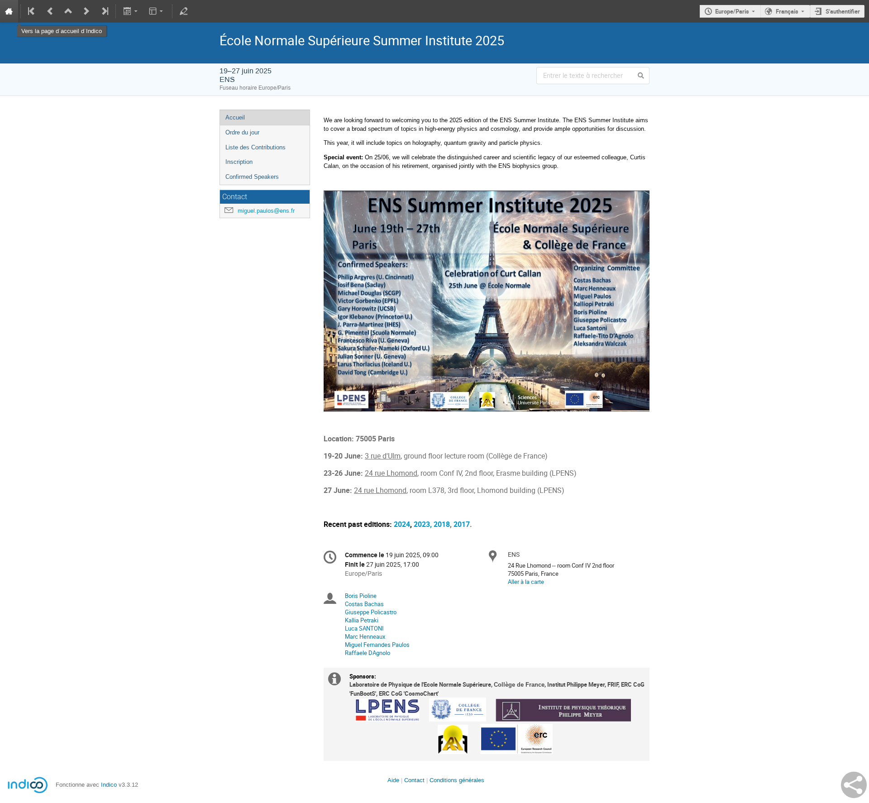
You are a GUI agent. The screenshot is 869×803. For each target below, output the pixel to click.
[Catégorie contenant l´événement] (68, 11)
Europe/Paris (732, 11)
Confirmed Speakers (252, 176)
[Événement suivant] (86, 11)
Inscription (239, 161)
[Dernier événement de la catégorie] (104, 11)
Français (787, 11)
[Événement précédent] (50, 11)
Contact (414, 780)
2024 (402, 524)
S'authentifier (843, 11)
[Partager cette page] (854, 784)
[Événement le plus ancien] (32, 11)
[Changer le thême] (157, 11)
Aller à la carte (526, 582)
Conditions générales (457, 780)
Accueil (235, 117)
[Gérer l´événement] (184, 11)
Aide (393, 780)
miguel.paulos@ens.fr (266, 211)
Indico (109, 785)
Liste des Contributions (255, 147)
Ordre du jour (242, 132)
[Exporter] (131, 11)
